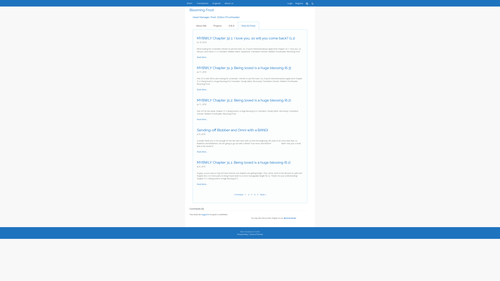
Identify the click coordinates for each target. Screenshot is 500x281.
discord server (290, 218)
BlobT (190, 3)
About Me (201, 25)
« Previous (238, 194)
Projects (217, 25)
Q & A (231, 25)
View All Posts (248, 25)
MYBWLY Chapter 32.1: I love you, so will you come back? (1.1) (246, 38)
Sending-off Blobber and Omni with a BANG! (232, 130)
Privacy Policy (242, 234)
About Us (229, 3)
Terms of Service (256, 234)
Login (290, 3)
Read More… (202, 57)
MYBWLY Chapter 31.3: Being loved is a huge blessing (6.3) (244, 68)
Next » (263, 194)
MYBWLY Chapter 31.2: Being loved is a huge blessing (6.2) (244, 100)
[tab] (201, 26)
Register (299, 3)
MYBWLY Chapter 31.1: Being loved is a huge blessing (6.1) (243, 162)
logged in (205, 214)
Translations (202, 3)
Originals (216, 3)
